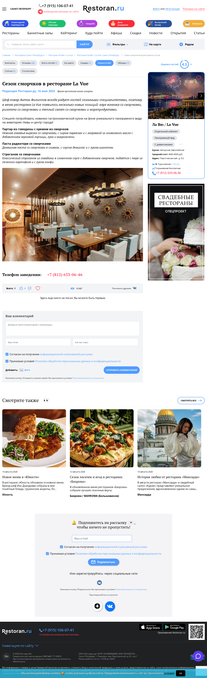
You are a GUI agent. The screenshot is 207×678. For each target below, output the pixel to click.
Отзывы (28, 62)
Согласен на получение (51, 354)
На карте (155, 44)
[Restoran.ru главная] (103, 9)
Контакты (10, 62)
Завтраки (193, 23)
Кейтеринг (69, 33)
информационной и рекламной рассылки (66, 354)
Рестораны (10, 33)
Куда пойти (94, 33)
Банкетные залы (40, 33)
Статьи (199, 33)
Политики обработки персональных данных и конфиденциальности (78, 361)
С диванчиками (163, 144)
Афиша (116, 33)
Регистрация (172, 9)
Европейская (177, 150)
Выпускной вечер (157, 23)
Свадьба (86, 23)
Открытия (178, 33)
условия (169, 673)
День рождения (119, 23)
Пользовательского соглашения (87, 378)
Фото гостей (49, 62)
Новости (156, 33)
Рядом (189, 44)
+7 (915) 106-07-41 (58, 630)
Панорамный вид (164, 137)
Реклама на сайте (194, 9)
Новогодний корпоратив (14, 23)
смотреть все (188, 400)
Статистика (28, 71)
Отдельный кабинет (166, 131)
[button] (201, 96)
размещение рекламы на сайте (61, 11)
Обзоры (123, 62)
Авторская (165, 150)
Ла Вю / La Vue (165, 124)
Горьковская (164, 164)
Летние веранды (49, 23)
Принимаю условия (65, 361)
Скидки (135, 33)
